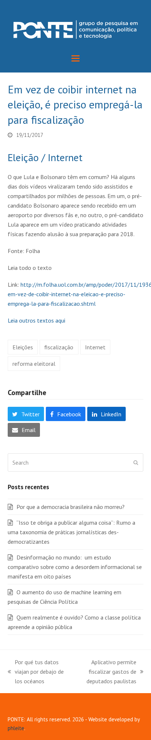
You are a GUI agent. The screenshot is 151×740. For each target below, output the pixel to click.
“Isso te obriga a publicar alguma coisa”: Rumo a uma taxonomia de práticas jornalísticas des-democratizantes (71, 532)
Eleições (22, 347)
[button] (75, 58)
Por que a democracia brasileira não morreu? (70, 506)
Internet (95, 347)
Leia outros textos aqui (36, 320)
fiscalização (58, 347)
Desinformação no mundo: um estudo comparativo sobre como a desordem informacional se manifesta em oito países (75, 567)
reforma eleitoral (33, 363)
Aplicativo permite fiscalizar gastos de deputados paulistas (106, 672)
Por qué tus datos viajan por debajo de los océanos (36, 672)
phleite (16, 728)
